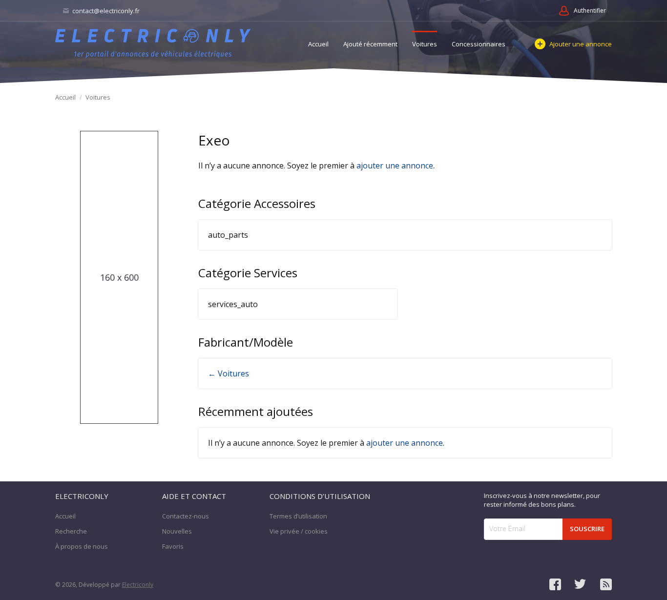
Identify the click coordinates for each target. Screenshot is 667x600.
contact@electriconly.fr (105, 10)
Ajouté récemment (370, 44)
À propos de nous (81, 546)
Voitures (424, 44)
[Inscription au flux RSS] (606, 584)
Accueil (318, 44)
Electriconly (137, 584)
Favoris (173, 546)
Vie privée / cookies (299, 531)
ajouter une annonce (394, 165)
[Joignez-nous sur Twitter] (580, 584)
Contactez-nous (185, 516)
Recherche (71, 531)
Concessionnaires (478, 44)
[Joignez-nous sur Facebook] (555, 584)
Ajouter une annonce (580, 44)
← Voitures (228, 373)
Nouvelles (177, 531)
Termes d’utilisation (298, 516)
